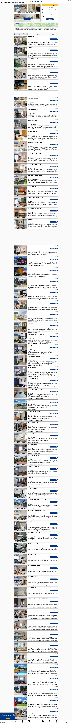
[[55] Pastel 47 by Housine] (20, 658)
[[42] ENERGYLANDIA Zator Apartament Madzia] (20, 515)
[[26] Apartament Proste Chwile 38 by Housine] (20, 338)
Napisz (71, 722)
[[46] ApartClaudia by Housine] (20, 559)
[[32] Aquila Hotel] (20, 405)
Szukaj (50, 19)
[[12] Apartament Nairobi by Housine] (20, 169)
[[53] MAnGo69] (20, 636)
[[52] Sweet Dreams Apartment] (20, 625)
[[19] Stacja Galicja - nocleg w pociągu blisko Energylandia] (20, 261)
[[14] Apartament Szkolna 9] (20, 191)
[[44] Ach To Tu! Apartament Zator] (20, 537)
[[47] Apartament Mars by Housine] (20, 570)
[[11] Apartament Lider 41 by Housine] (20, 157)
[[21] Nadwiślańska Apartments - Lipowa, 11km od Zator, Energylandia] (20, 283)
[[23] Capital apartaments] (20, 305)
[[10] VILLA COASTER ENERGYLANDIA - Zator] (20, 146)
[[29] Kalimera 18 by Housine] (20, 371)
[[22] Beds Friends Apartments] (20, 294)
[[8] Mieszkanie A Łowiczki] (20, 124)
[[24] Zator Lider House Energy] (20, 316)
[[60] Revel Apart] (20, 713)
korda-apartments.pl (36, 1)
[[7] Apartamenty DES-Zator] (20, 113)
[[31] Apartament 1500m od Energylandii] (20, 393)
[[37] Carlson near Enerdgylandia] (20, 460)
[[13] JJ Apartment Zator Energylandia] (20, 180)
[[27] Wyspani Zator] (20, 349)
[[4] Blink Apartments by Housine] (20, 74)
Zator (15, 37)
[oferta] (17, 45)
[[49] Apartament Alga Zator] (20, 592)
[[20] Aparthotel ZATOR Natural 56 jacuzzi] (20, 272)
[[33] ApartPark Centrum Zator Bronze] (20, 416)
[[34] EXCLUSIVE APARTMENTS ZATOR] (20, 427)
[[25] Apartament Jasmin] (20, 327)
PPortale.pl (4, 722)
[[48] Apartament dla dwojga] (20, 581)
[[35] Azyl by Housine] (20, 438)
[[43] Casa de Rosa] (20, 526)
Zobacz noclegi (54, 50)
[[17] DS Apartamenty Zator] (20, 224)
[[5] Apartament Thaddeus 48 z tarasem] (20, 85)
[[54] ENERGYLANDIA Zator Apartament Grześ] (20, 647)
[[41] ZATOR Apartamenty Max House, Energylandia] (20, 504)
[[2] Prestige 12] (20, 52)
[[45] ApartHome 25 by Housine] (20, 548)
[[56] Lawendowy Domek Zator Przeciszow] (20, 669)
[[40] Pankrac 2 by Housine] (20, 493)
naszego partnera (51, 288)
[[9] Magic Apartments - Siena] (20, 135)
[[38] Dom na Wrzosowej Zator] (20, 471)
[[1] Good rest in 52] (20, 41)
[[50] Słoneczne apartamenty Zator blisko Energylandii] (20, 603)
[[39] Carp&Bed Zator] (20, 482)
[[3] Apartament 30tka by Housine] (20, 63)
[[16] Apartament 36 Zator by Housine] (20, 213)
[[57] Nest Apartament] (20, 680)
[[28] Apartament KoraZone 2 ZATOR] (20, 360)
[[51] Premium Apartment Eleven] (20, 614)
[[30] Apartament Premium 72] (20, 382)
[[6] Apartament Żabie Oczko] (20, 102)
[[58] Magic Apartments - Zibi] (20, 691)
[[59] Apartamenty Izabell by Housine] (20, 702)
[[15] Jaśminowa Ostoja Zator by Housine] (20, 202)
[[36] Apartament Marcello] (20, 449)
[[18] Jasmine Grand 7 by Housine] (20, 250)
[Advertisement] (36, 237)
